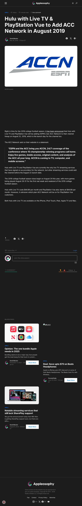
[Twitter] (39, 502)
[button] (6, 3)
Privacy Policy (43, 497)
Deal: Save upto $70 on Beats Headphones (58, 365)
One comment (36, 12)
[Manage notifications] (4, 502)
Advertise (52, 497)
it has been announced (54, 131)
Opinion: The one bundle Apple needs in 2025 (21, 350)
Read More (32, 363)
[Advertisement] (43, 109)
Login (75, 250)
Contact (34, 497)
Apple (6, 12)
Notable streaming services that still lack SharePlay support (21, 412)
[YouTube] (48, 502)
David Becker (14, 38)
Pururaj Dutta (52, 378)
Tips (28, 497)
